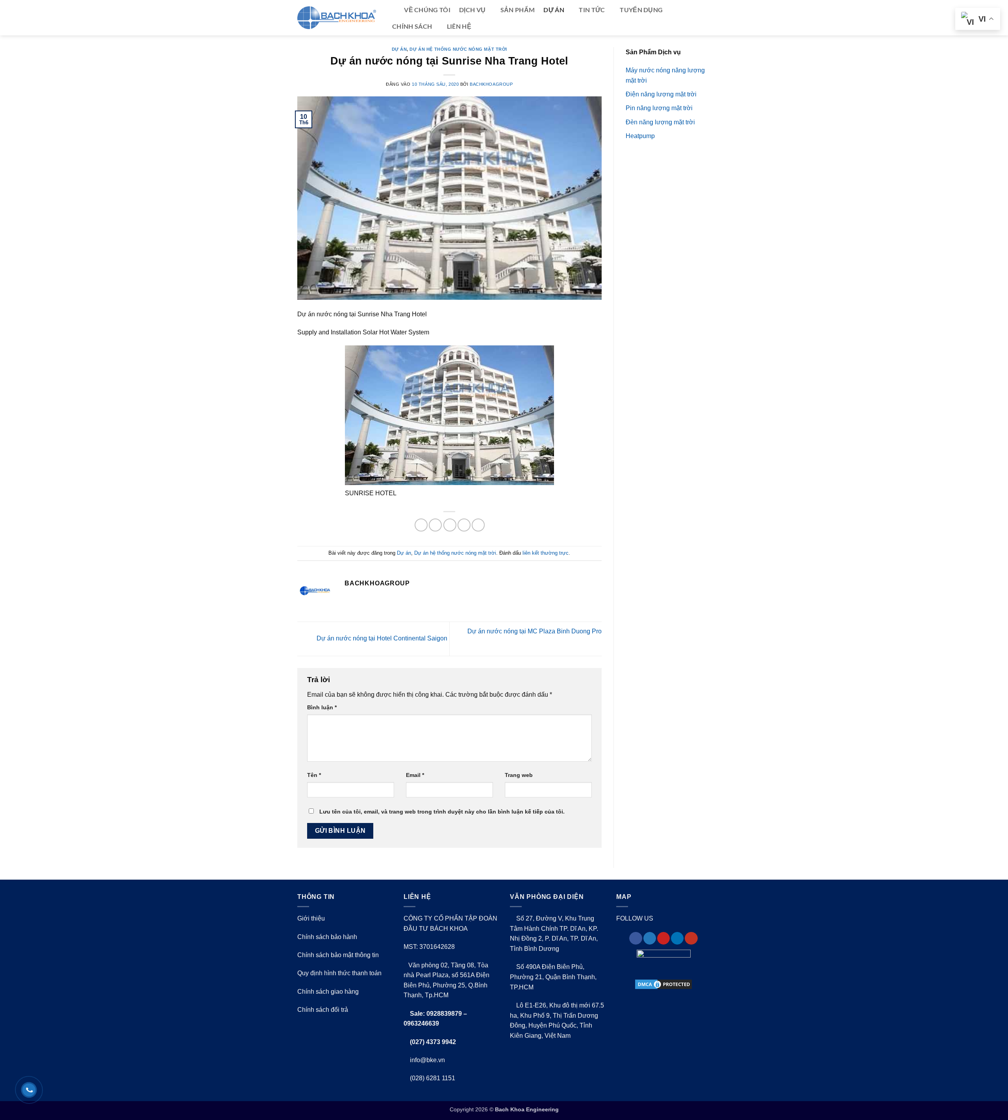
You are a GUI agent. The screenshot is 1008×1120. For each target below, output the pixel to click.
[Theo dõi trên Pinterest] (663, 938)
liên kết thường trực (546, 553)
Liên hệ (459, 26)
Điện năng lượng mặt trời (661, 94)
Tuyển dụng (641, 9)
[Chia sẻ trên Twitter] (435, 524)
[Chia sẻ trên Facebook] (421, 524)
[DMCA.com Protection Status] (663, 984)
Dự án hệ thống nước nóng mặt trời (458, 49)
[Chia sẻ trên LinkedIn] (478, 524)
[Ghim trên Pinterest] (464, 524)
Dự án (553, 9)
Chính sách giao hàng (328, 991)
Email (415, 775)
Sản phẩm (517, 9)
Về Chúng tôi (427, 9)
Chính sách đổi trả (322, 1009)
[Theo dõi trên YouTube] (691, 938)
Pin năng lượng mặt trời (659, 108)
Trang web (519, 775)
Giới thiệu (311, 918)
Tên (314, 775)
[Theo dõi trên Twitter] (649, 938)
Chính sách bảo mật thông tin (338, 955)
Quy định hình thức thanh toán (339, 973)
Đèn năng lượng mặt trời (660, 122)
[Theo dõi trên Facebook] (635, 938)
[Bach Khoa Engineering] (336, 17)
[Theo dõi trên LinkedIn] (677, 938)
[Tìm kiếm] (391, 10)
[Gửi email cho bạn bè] (449, 524)
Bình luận (322, 707)
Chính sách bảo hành (327, 937)
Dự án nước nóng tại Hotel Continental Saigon (381, 638)
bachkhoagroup (491, 84)
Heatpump (640, 136)
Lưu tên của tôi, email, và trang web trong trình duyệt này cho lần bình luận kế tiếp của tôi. (442, 811)
